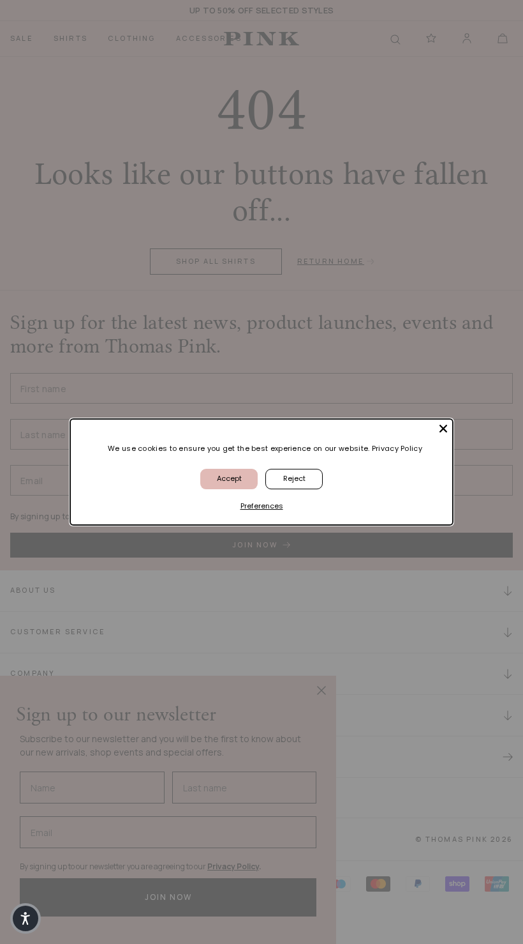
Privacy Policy (397, 448)
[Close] (443, 428)
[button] (25, 918)
